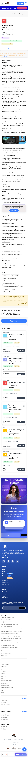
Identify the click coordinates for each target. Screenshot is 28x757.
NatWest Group (4, 683)
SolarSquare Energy (14, 361)
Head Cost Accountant (13, 407)
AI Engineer (3, 702)
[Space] (4, 547)
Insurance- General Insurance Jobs (9, 633)
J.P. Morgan (12, 385)
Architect (3, 706)
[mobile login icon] (26, 3)
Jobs (19, 3)
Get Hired (14, 210)
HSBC (2, 678)
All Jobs (9, 14)
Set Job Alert (5, 584)
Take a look (22, 8)
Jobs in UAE (3, 728)
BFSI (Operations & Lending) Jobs (9, 623)
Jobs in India (4, 726)
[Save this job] (24, 335)
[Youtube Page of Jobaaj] (17, 561)
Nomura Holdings (5, 685)
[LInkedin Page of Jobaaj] (8, 561)
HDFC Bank (3, 676)
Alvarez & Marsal (5, 664)
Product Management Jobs (7, 645)
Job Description (6, 48)
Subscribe (22, 608)
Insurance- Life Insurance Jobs (8, 635)
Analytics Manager (5, 704)
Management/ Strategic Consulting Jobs (10, 642)
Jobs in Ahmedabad (5, 715)
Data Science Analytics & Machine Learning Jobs (12, 628)
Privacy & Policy (6, 594)
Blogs (3, 569)
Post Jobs (6, 575)
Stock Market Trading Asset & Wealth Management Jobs (13, 650)
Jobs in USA (3, 729)
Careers (7, 578)
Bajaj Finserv (4, 666)
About (3, 571)
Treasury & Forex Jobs (6, 653)
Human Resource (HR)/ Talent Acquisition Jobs (12, 631)
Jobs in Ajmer (4, 717)
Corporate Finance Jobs (6, 626)
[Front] (7, 3)
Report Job (23, 303)
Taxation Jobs (4, 652)
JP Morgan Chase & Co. (6, 680)
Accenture (3, 662)
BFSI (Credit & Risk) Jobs (6, 621)
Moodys (3, 682)
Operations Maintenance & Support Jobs (10, 643)
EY (1, 675)
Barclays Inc (4, 668)
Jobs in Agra (4, 714)
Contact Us (5, 580)
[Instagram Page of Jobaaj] (3, 561)
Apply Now (14, 321)
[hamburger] (2, 3)
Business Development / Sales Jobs (9, 624)
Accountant (4, 700)
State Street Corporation (7, 687)
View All (24, 329)
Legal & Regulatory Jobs (6, 640)
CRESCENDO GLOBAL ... (14, 338)
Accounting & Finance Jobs (7, 617)
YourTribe (4, 27)
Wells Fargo (3, 690)
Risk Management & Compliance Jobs (9, 647)
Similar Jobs (17, 48)
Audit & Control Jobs (6, 619)
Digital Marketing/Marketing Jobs (9, 630)
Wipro (2, 692)
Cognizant (3, 671)
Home (2, 14)
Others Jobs (4, 655)
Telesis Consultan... (13, 409)
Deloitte (3, 673)
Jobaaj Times (5, 582)
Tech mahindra (4, 689)
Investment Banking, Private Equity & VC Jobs (11, 636)
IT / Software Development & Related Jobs (11, 638)
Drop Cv (7, 573)
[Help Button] (24, 749)
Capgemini (3, 669)
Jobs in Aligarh (4, 719)
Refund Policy (5, 591)
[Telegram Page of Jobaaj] (12, 561)
